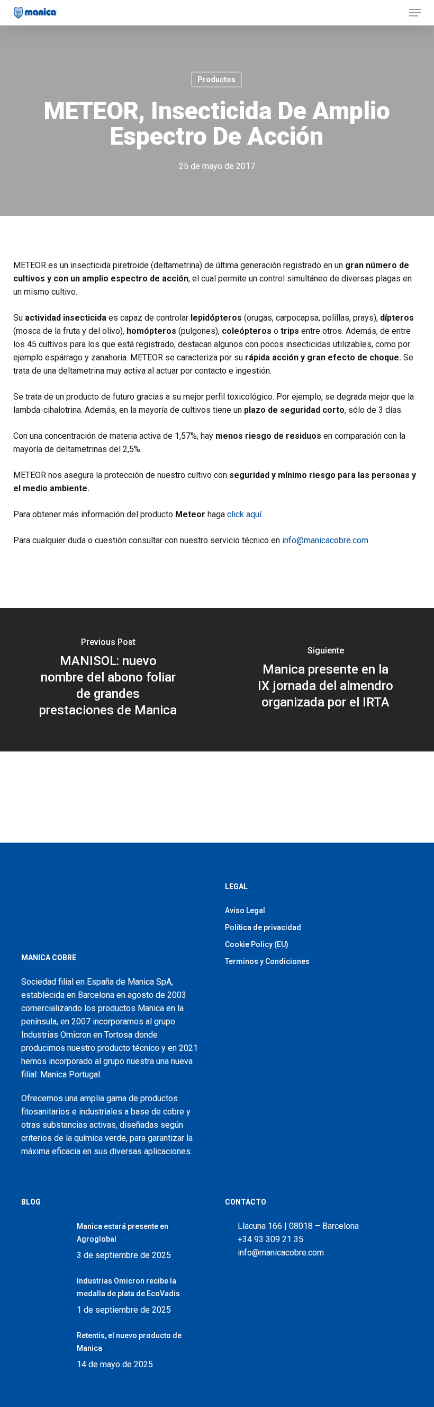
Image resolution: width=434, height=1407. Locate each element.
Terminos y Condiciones (267, 961)
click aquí (244, 514)
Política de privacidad (263, 927)
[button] (415, 12)
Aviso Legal (245, 910)
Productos (216, 79)
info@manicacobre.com (325, 540)
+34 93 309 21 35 (268, 1239)
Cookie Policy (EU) (256, 944)
